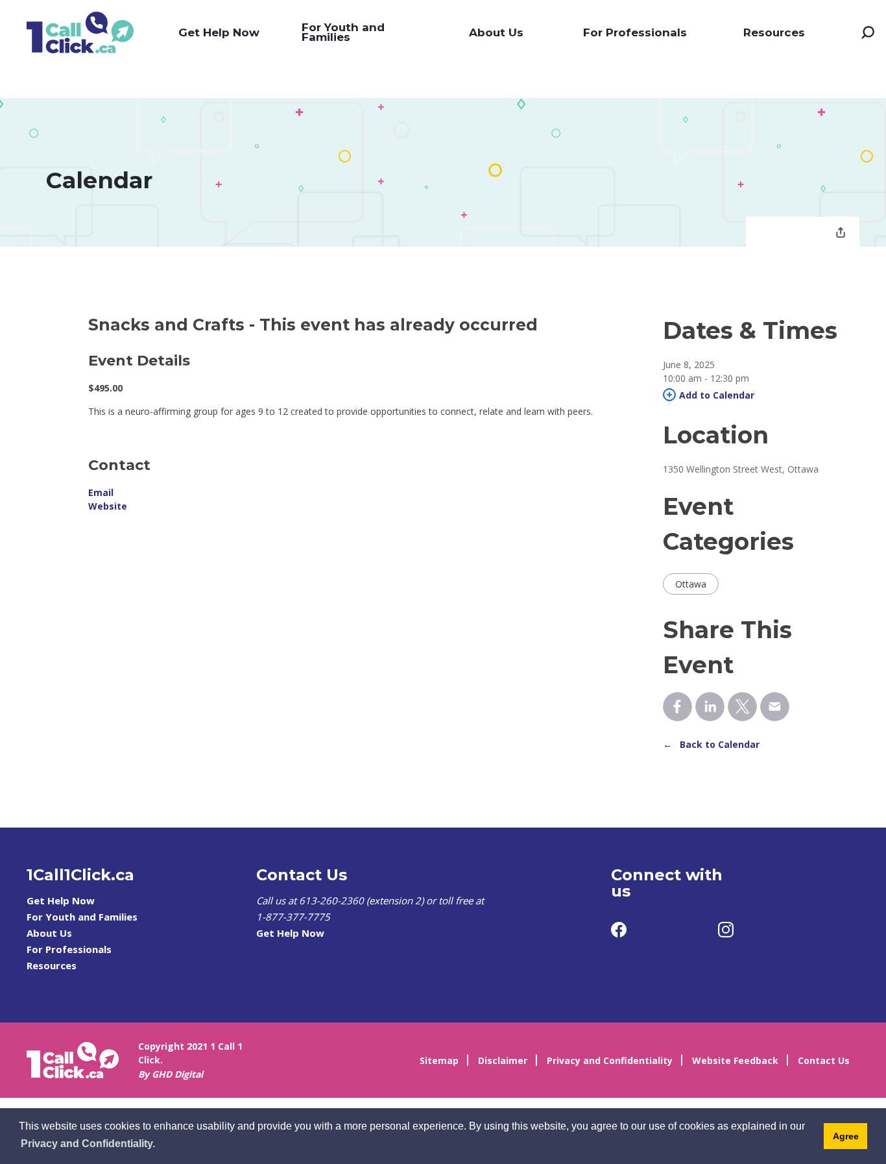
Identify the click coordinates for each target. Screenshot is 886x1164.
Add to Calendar (716, 395)
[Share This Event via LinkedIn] (709, 706)
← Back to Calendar (711, 744)
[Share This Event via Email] (774, 706)
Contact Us (824, 1060)
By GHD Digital (170, 1074)
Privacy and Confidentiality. (88, 1143)
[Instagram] (726, 929)
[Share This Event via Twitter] (742, 706)
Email (101, 492)
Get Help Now (218, 32)
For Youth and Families (343, 32)
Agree (846, 1136)
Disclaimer (502, 1060)
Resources (774, 32)
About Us (496, 32)
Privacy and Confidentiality (610, 1060)
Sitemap (439, 1060)
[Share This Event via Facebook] (677, 706)
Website (107, 506)
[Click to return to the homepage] (80, 33)
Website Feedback (735, 1060)
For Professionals (635, 32)
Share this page (840, 233)
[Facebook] (619, 929)
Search (868, 32)
